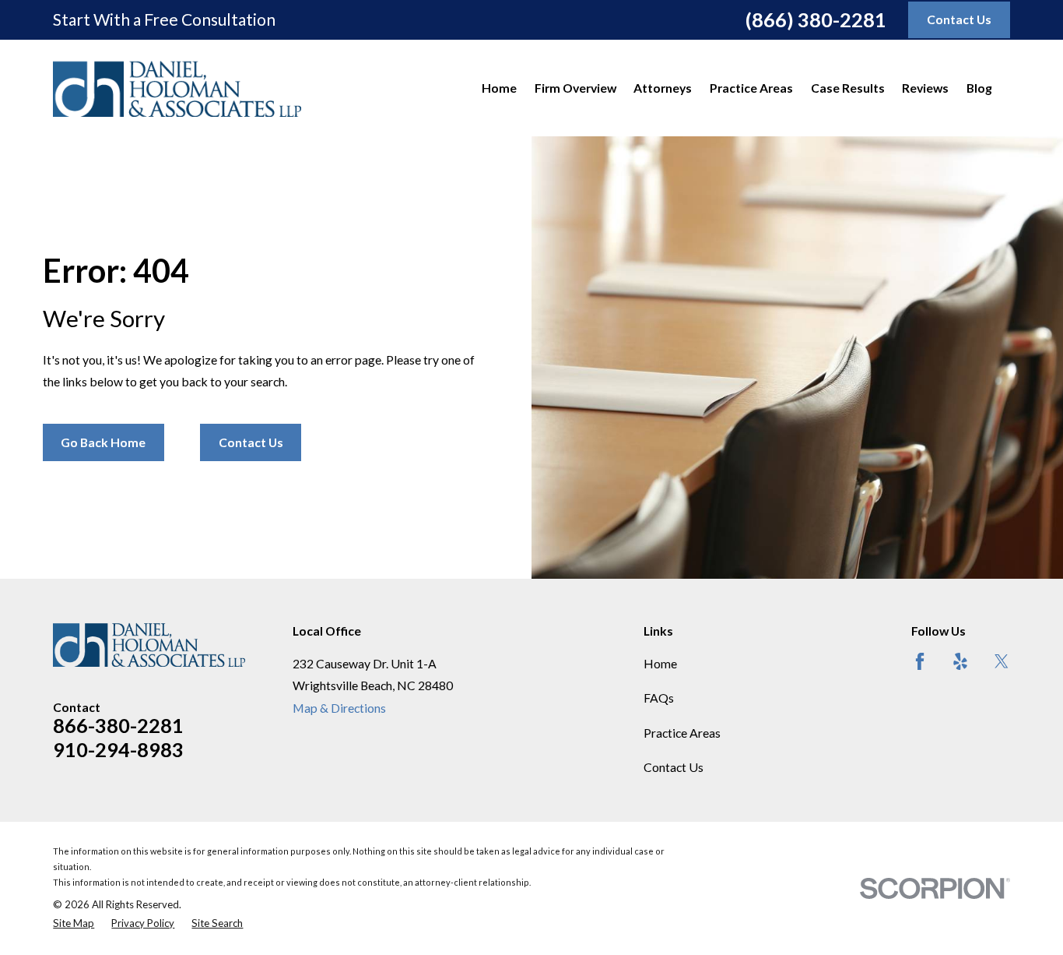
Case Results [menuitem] (848, 87)
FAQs (659, 697)
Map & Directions (339, 707)
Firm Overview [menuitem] (575, 87)
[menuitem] (73, 923)
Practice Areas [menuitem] (751, 87)
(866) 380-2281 (816, 19)
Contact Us (673, 766)
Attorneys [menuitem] (662, 87)
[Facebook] (919, 661)
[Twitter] (1001, 661)
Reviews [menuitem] (925, 87)
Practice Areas (682, 732)
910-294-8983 (118, 749)
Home (660, 663)
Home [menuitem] (499, 87)
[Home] (177, 88)
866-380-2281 (118, 725)
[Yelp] (960, 661)
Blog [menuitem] (979, 87)
